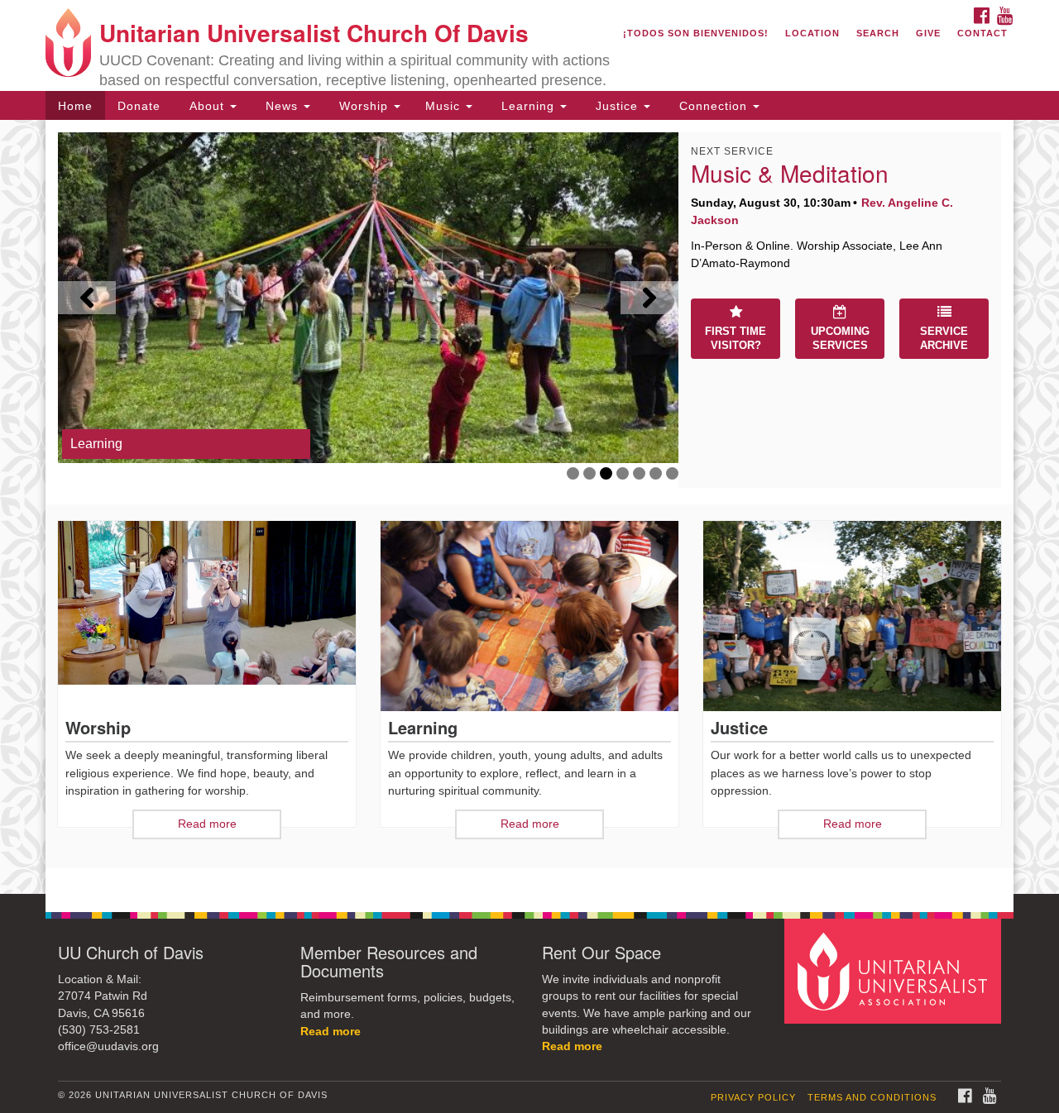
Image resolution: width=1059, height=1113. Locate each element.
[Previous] (87, 297)
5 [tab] (639, 473)
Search (877, 33)
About (206, 105)
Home (75, 105)
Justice (617, 105)
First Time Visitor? (735, 338)
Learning (527, 105)
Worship (363, 105)
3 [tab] (606, 473)
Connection (713, 105)
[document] (529, 507)
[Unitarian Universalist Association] (895, 970)
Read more (330, 1031)
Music (444, 105)
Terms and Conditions (872, 1097)
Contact (982, 33)
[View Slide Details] (368, 297)
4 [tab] (622, 473)
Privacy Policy (753, 1097)
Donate (139, 105)
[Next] (649, 297)
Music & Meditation (790, 172)
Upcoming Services (840, 338)
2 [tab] (589, 473)
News (281, 105)
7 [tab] (672, 473)
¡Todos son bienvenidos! (696, 33)
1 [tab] (573, 473)
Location (812, 33)
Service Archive (944, 338)
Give (928, 33)
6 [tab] (655, 473)
